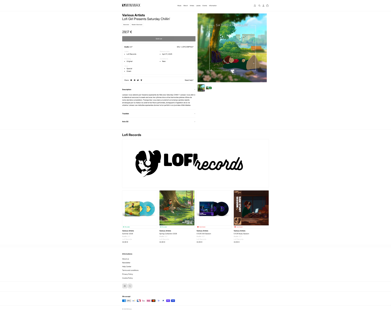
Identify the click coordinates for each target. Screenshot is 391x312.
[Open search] (259, 5)
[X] (129, 285)
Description (126, 89)
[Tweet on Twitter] (138, 80)
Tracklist (125, 114)
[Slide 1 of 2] (201, 87)
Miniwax (129, 309)
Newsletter (126, 263)
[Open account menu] (263, 5)
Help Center (126, 266)
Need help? (189, 80)
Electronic (126, 24)
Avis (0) (125, 122)
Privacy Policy (127, 274)
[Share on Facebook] (131, 80)
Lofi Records (131, 54)
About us (125, 259)
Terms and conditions (130, 270)
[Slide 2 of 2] (208, 87)
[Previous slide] (200, 48)
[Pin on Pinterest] (134, 80)
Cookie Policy (127, 278)
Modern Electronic (137, 24)
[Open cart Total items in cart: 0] (267, 5)
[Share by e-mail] (141, 80)
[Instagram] (124, 285)
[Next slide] (264, 48)
